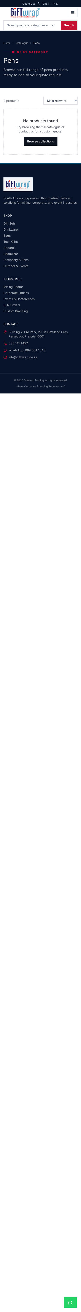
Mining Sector (13, 287)
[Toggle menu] (73, 12)
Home (7, 43)
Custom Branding (15, 311)
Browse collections (40, 141)
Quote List (28, 3)
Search (69, 25)
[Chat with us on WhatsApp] (70, 1302)
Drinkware (10, 229)
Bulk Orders (11, 305)
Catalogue (22, 43)
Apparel (8, 248)
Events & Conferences (19, 299)
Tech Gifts (10, 241)
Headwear (10, 254)
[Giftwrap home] (34, 12)
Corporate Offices (16, 293)
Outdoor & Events (15, 266)
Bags (7, 235)
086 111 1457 (51, 3)
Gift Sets (9, 223)
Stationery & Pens (16, 260)
